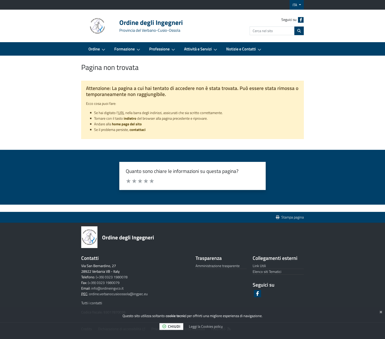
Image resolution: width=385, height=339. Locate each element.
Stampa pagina (292, 217)
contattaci (138, 129)
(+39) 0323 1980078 (112, 277)
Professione (159, 49)
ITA (295, 5)
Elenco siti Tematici (267, 271)
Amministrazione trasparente (218, 266)
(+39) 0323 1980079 (104, 282)
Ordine (94, 49)
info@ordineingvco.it (107, 288)
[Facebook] (257, 293)
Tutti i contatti (91, 303)
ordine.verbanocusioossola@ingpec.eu (118, 294)
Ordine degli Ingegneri (128, 237)
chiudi (174, 326)
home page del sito (127, 124)
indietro (130, 118)
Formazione (124, 49)
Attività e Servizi (198, 49)
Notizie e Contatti (241, 49)
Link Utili (259, 266)
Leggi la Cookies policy (206, 326)
